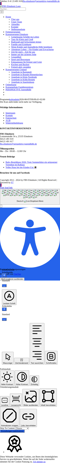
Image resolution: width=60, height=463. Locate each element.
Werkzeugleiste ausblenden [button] (12, 279)
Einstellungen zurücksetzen (12, 431)
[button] (1, 206)
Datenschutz (11, 118)
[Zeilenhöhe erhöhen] (4, 309)
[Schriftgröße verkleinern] (4, 285)
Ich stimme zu (39, 461)
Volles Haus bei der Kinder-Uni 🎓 (21, 167)
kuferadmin (14, 99)
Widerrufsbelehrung (14, 123)
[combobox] (30, 197)
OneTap (17, 274)
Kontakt (9, 115)
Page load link (6, 187)
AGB (8, 120)
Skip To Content (7, 428)
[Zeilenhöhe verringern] (4, 319)
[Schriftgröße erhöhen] (4, 275)
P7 (12, 182)
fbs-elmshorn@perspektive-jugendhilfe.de (41, 1)
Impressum (10, 113)
